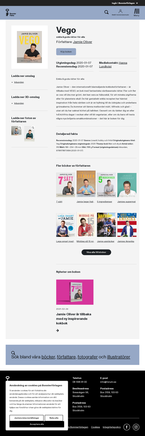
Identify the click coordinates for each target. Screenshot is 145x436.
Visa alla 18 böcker (96, 252)
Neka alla (54, 418)
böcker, (48, 357)
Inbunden (19, 82)
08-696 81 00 (79, 382)
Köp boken (66, 51)
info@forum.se (108, 382)
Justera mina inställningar (26, 418)
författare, (67, 357)
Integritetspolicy (112, 427)
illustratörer (118, 357)
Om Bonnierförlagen (77, 427)
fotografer (88, 357)
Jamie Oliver (82, 42)
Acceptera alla (37, 424)
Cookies (95, 427)
